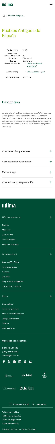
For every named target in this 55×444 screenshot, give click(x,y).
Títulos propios (8, 239)
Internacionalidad (9, 267)
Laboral (5, 323)
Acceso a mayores (10, 244)
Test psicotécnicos (10, 318)
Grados (5, 225)
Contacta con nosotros (14, 340)
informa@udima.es (10, 355)
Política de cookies (10, 412)
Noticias (5, 272)
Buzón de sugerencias (11, 419)
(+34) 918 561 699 (10, 348)
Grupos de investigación (12, 281)
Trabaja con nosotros (11, 286)
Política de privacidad (11, 416)
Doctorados (7, 234)
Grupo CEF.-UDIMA (10, 262)
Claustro (6, 276)
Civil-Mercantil (8, 328)
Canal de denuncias (10, 423)
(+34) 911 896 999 (10, 352)
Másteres (6, 230)
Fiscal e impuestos (10, 309)
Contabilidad (7, 304)
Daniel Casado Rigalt (36, 72)
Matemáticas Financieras (13, 314)
